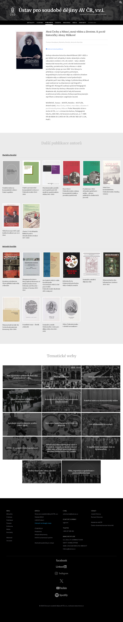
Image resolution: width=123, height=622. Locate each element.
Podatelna (38, 531)
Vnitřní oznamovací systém (44, 538)
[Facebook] (61, 560)
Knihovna (66, 22)
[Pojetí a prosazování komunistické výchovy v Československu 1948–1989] (31, 186)
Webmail (9, 538)
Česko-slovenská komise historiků (102, 525)
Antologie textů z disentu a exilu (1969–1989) (22, 424)
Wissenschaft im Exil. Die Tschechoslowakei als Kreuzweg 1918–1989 (10, 327)
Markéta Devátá (64, 42)
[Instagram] (61, 573)
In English (92, 22)
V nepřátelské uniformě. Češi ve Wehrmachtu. (101, 448)
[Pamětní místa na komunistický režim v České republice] (11, 186)
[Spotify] (61, 595)
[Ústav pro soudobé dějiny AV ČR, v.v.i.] (12, 12)
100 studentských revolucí (100, 424)
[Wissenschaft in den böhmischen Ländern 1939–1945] (112, 278)
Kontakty (82, 22)
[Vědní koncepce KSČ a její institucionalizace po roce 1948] (11, 229)
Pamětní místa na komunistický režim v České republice (9, 190)
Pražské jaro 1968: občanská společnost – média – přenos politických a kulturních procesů (91, 193)
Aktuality (30, 22)
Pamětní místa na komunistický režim (101, 400)
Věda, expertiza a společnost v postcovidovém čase (81, 472)
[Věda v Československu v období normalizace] (71, 322)
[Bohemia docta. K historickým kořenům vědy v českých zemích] (71, 279)
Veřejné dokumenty (41, 534)
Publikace (49, 22)
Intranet (9, 541)
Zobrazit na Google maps (43, 523)
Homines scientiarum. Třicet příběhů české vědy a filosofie (10, 283)
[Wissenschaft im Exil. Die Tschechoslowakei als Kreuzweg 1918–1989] (11, 323)
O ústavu (40, 22)
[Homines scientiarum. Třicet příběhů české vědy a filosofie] (11, 279)
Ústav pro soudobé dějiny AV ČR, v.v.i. (55, 606)
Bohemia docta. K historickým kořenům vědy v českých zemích (71, 283)
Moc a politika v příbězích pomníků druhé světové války (22, 377)
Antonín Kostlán (77, 42)
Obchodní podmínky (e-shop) (44, 543)
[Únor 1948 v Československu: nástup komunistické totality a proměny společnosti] (71, 187)
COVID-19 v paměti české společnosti (22, 448)
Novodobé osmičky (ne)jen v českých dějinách (61, 424)
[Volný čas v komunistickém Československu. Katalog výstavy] (112, 185)
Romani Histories (97, 517)
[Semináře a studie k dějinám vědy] (91, 277)
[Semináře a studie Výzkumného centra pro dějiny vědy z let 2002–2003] (51, 323)
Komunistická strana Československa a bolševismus (61, 400)
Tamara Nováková (52, 42)
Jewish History (96, 514)
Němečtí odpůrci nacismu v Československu (22, 400)
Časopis (58, 22)
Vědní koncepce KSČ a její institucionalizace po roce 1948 (11, 233)
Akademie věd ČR (96, 522)
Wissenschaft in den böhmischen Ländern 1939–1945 (110, 282)
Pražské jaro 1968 (61, 377)
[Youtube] (61, 588)
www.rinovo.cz (79, 606)
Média (75, 22)
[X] (61, 581)
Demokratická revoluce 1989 (101, 377)
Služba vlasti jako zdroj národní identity (42, 472)
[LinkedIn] (61, 566)
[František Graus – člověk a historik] (31, 323)
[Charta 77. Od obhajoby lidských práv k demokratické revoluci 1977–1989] (31, 229)
